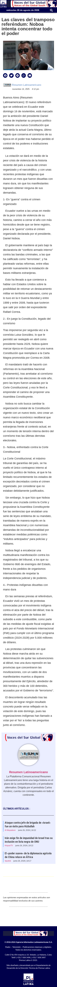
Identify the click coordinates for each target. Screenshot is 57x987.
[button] (51, 10)
